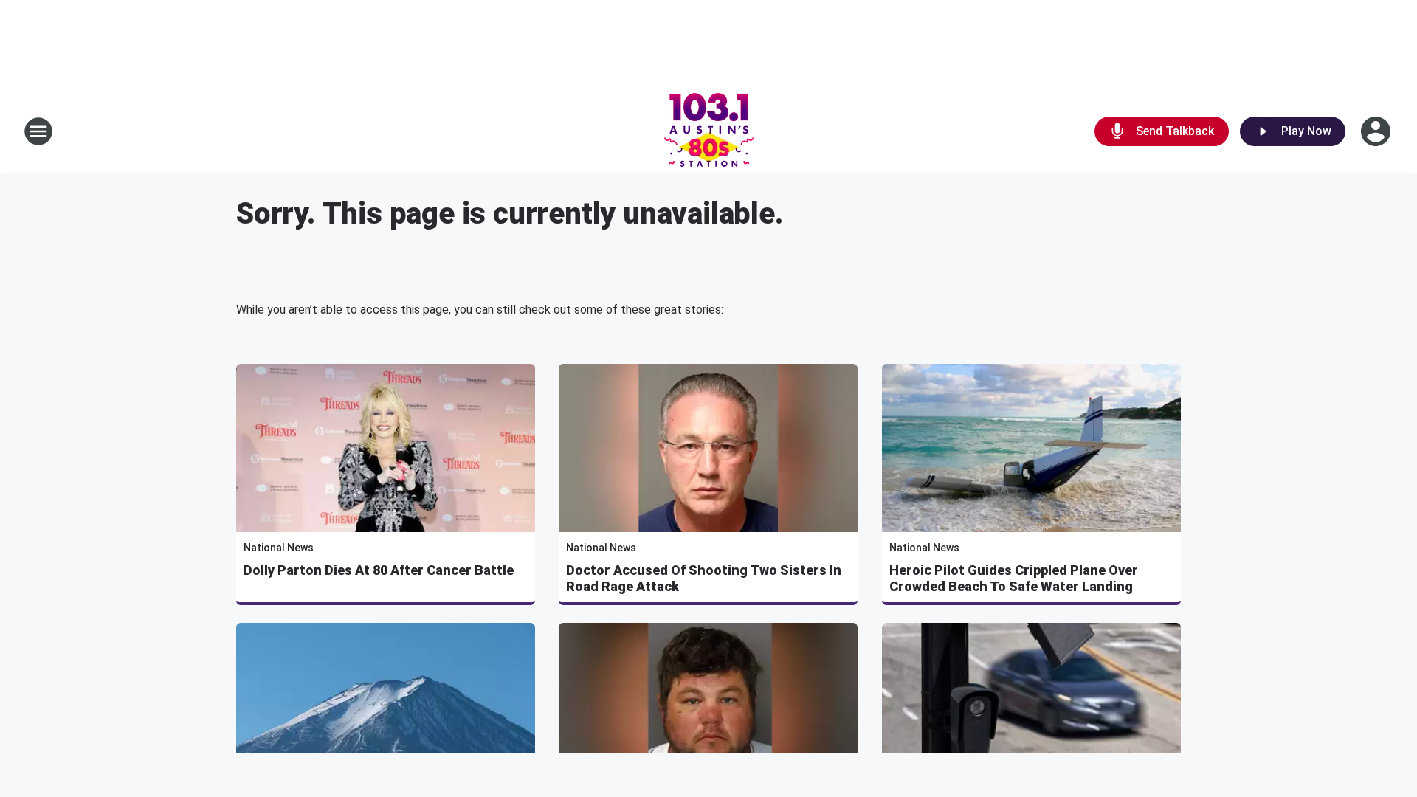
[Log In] (1377, 131)
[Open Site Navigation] (38, 131)
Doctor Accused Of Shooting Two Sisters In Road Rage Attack (703, 578)
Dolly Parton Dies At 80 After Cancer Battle (379, 570)
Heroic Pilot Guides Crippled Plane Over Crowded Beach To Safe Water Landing (1013, 578)
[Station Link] (709, 131)
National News (279, 547)
